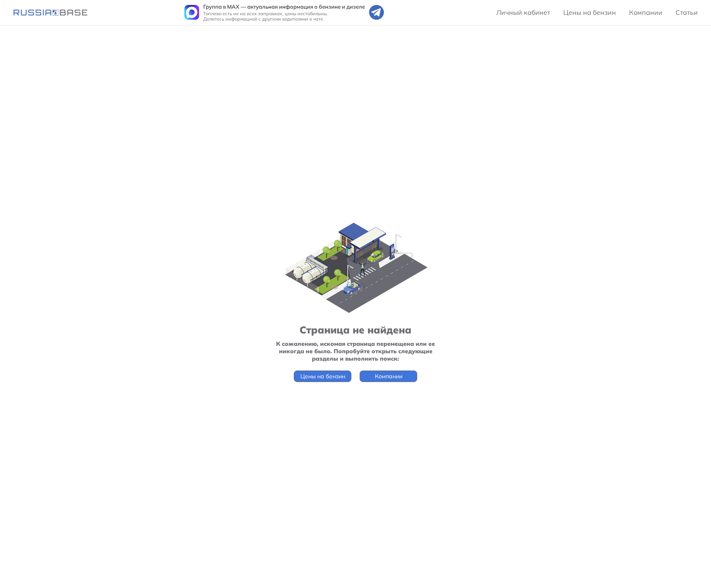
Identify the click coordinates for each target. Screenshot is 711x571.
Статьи (687, 12)
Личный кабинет (523, 12)
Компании (645, 12)
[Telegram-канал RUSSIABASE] (376, 12)
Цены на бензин (589, 12)
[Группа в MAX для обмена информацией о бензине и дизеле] (191, 12)
